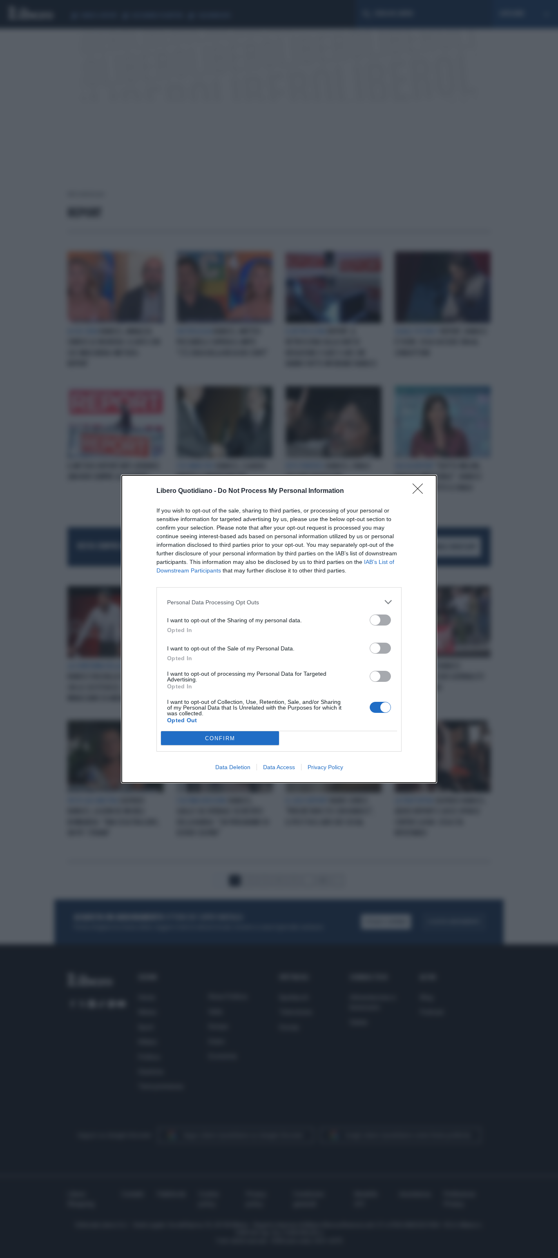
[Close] (420, 491)
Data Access (279, 767)
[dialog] (279, 629)
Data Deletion (232, 767)
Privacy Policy (325, 767)
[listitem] (279, 602)
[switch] (380, 620)
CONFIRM (220, 738)
